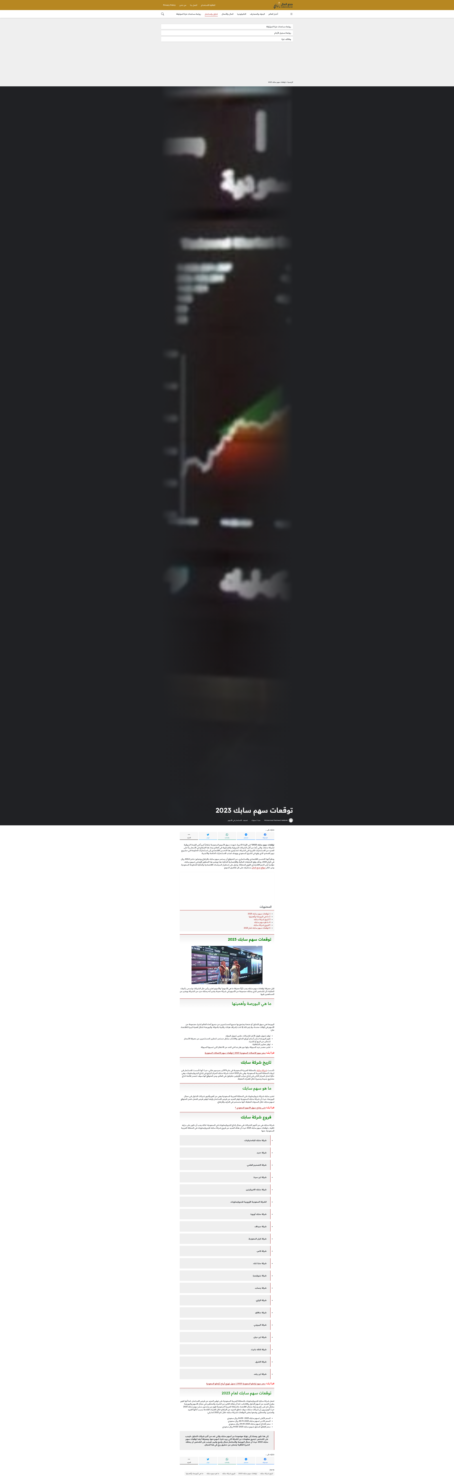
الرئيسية (290, 82)
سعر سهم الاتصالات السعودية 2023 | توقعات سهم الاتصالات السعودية (235, 1053)
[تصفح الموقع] (291, 14)
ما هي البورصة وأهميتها (194, 1473)
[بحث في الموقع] (162, 14)
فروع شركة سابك (228, 1473)
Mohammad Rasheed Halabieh (276, 820)
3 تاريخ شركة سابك (262, 919)
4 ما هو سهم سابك (262, 922)
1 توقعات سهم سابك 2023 (259, 914)
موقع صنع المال (259, 867)
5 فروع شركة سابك (262, 925)
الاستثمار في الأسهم (235, 820)
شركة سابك (262, 1070)
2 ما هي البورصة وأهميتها (259, 916)
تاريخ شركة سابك (266, 1473)
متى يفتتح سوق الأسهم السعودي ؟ (250, 1107)
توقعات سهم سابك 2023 (247, 1473)
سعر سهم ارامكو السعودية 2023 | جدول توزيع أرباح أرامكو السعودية (236, 1383)
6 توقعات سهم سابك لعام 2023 (257, 928)
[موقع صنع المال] (283, 5)
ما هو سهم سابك (213, 1473)
